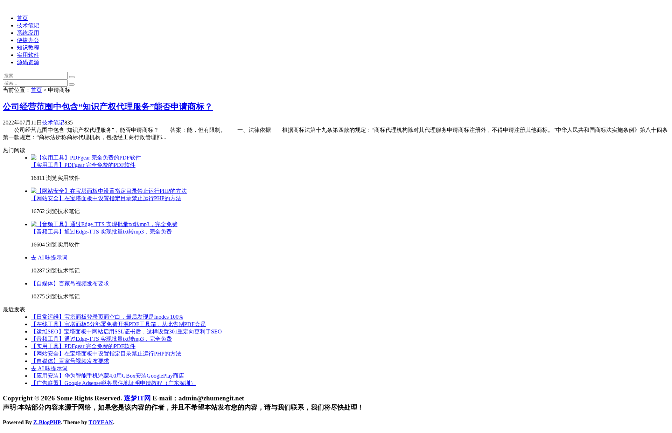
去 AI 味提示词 (49, 258)
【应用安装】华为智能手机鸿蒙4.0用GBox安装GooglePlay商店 (107, 376)
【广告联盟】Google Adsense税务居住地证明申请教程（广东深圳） (113, 383)
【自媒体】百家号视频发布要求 (70, 283)
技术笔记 (28, 25)
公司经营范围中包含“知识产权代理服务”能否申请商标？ (108, 106)
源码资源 (28, 62)
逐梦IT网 (137, 398)
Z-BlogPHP (47, 422)
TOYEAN (101, 422)
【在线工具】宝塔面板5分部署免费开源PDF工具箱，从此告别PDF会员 (118, 324)
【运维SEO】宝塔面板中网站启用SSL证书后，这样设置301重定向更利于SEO (126, 331)
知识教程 (28, 47)
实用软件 (28, 55)
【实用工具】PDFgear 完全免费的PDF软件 (83, 165)
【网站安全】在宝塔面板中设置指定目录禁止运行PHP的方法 (106, 198)
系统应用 (28, 33)
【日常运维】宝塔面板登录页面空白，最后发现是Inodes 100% (107, 317)
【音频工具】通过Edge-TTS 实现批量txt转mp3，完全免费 (101, 232)
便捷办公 (28, 40)
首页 (22, 18)
